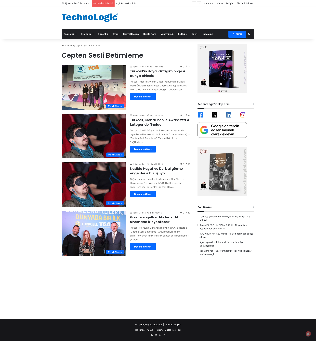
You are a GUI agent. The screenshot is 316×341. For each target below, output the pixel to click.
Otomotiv (86, 34)
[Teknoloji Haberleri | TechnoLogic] (92, 17)
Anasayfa (69, 45)
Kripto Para (149, 34)
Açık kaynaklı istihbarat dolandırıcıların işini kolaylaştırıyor (145, 3)
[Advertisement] (191, 17)
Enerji (195, 34)
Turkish (168, 324)
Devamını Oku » (143, 96)
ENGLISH (237, 34)
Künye (220, 3)
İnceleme (208, 34)
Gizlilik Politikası (245, 3)
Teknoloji (69, 34)
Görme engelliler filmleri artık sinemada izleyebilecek (154, 219)
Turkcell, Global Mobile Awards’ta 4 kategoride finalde (159, 122)
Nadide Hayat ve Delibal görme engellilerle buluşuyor (156, 171)
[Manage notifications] (308, 333)
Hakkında (208, 3)
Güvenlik (103, 34)
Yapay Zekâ (167, 34)
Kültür (181, 34)
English (177, 324)
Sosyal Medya (131, 34)
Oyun (115, 34)
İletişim (229, 3)
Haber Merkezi (139, 66)
